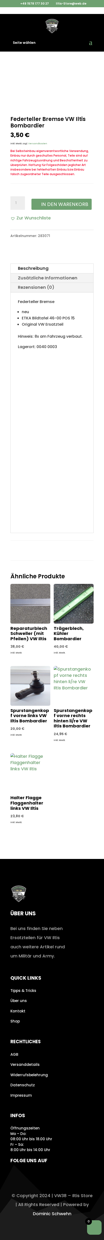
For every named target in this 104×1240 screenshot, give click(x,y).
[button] (30, 218)
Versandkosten (37, 143)
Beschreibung (33, 268)
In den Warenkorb (64, 204)
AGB (14, 1054)
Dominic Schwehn (52, 1214)
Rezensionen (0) (36, 287)
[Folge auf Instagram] (15, 1174)
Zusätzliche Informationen (47, 278)
